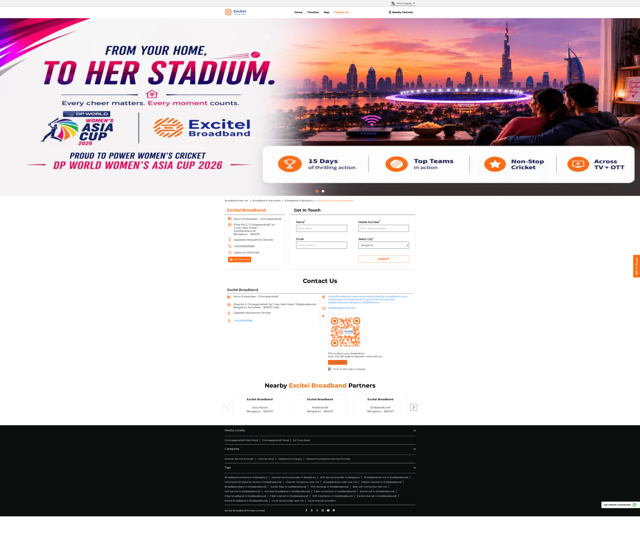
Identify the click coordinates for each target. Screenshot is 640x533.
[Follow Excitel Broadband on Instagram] (323, 510)
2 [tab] (324, 191)
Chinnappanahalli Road (275, 440)
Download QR (337, 362)
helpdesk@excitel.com (342, 307)
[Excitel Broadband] (235, 12)
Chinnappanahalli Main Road (241, 440)
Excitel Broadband (260, 399)
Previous (226, 407)
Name (300, 222)
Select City (366, 239)
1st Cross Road (301, 440)
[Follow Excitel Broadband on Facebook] (306, 510)
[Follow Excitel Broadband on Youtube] (328, 510)
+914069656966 (244, 246)
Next (413, 407)
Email (300, 239)
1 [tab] (318, 191)
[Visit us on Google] (312, 510)
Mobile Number (369, 222)
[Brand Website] (334, 510)
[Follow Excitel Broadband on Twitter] (317, 510)
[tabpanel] (320, 107)
